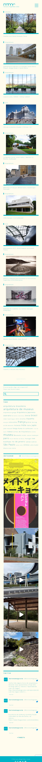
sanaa (28, 442)
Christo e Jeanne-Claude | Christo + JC (17, 127)
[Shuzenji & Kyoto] (21, 649)
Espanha (30, 418)
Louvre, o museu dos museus (14, 369)
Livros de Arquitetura (22, 432)
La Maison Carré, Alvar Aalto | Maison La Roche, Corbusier (18, 158)
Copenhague (11, 419)
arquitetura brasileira (14, 406)
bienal (27, 415)
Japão (34, 425)
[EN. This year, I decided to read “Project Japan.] (21, 510)
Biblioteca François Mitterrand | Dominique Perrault (19, 188)
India (23, 425)
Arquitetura (9, 42)
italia (29, 425)
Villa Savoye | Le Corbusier (13, 218)
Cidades (8, 12)
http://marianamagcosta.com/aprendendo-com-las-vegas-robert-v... (24, 691)
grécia (28, 422)
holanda (17, 425)
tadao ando (19, 445)
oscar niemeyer (33, 435)
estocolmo (13, 422)
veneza (26, 445)
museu (8, 435)
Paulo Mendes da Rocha (17, 438)
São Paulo (9, 444)
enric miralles (21, 419)
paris (6, 438)
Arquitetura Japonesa (26, 412)
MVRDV (24, 435)
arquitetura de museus (18, 409)
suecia (33, 442)
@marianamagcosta (31, 678)
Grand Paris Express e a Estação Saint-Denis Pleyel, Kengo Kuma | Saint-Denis (19, 67)
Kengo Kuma (17, 428)
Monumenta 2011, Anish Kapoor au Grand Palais (18, 249)
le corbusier (28, 428)
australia (7, 415)
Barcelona (15, 415)
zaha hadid (34, 445)
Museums (17, 435)
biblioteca (21, 415)
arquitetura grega (9, 412)
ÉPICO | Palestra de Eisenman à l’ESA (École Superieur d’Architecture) (19, 279)
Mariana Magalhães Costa (11, 5)
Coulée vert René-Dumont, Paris (15, 36)
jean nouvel (7, 428)
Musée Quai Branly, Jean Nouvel (15, 339)
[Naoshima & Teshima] (21, 614)
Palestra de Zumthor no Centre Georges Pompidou (18, 309)
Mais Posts (21, 379)
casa (5, 419)
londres (33, 431)
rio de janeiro (18, 441)
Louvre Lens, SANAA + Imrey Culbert (16, 97)
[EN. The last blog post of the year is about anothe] (21, 476)
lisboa (10, 431)
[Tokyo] (21, 580)
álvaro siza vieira (9, 448)
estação (5, 422)
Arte (6, 103)
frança (21, 421)
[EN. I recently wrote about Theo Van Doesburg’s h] (21, 545)
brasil (34, 415)
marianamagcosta (16, 678)
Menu (36, 5)
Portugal (28, 438)
